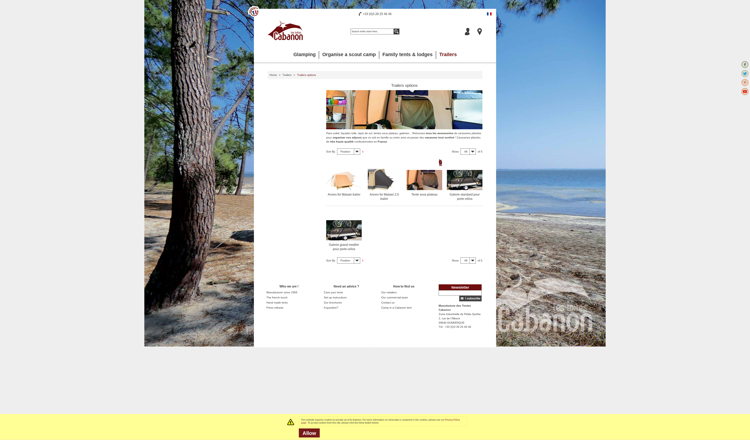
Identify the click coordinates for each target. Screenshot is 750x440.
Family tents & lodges (407, 54)
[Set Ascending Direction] (362, 151)
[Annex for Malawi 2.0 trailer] (384, 180)
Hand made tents (277, 302)
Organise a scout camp (349, 54)
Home (273, 74)
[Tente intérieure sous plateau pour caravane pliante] (424, 180)
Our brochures (333, 302)
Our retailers (389, 292)
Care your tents (333, 292)
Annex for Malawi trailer (344, 194)
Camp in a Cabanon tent (396, 307)
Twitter (745, 73)
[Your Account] (467, 31)
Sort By (330, 151)
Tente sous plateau (424, 194)
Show (455, 151)
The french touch (277, 297)
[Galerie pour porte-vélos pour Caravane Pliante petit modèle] (464, 180)
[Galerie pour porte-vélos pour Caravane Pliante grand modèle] (344, 230)
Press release (274, 307)
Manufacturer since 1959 (281, 292)
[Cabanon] (285, 30)
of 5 (480, 151)
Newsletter (460, 287)
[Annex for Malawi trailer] (344, 180)
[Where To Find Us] (480, 31)
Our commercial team (394, 297)
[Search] (396, 31)
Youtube (745, 91)
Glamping (304, 54)
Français (489, 14)
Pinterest (745, 82)
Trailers (448, 54)
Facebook (745, 64)
